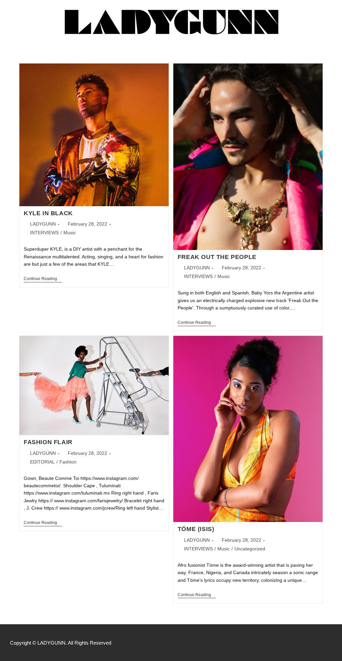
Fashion (67, 462)
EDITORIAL (42, 462)
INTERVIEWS (44, 232)
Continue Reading (43, 278)
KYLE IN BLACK (48, 213)
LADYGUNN (43, 224)
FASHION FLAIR (48, 442)
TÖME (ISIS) (196, 529)
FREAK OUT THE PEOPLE (217, 257)
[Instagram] (328, 642)
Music (69, 232)
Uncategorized (249, 548)
